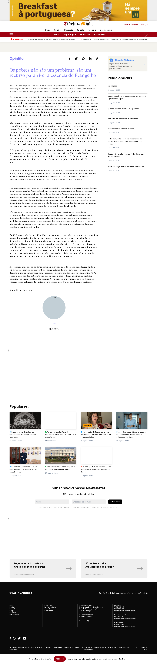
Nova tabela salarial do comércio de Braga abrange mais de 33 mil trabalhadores (23, 451)
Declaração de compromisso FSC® (93, 647)
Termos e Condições (71, 647)
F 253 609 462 (119, 617)
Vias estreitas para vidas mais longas (125, 119)
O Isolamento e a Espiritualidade (123, 129)
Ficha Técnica (49, 605)
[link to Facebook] (10, 638)
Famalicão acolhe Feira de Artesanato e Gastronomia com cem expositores (60, 416)
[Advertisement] (78, 365)
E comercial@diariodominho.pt (90, 621)
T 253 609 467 (119, 607)
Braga (47, 30)
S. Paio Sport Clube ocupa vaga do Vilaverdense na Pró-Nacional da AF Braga (96, 451)
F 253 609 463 (119, 625)
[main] (78, 317)
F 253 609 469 (119, 609)
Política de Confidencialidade (118, 647)
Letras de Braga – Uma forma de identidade (123, 168)
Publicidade (48, 611)
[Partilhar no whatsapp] (83, 58)
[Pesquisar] (145, 34)
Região (57, 30)
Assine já (60, 659)
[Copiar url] (97, 58)
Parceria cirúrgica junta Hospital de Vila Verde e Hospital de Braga (60, 451)
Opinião (55, 34)
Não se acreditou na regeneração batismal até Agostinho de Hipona (124, 97)
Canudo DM (99, 34)
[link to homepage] (79, 24)
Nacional (92, 30)
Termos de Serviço (102, 507)
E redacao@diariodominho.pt (124, 611)
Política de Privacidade (85, 507)
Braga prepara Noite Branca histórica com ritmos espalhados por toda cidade (23, 416)
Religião (80, 30)
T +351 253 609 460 (86, 615)
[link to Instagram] (14, 638)
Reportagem (70, 34)
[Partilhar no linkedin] (90, 58)
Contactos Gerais (85, 605)
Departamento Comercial (123, 615)
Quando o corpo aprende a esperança (126, 108)
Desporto (68, 30)
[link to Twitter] (19, 638)
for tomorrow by (141, 648)
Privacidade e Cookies (54, 647)
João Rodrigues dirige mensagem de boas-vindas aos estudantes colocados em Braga (131, 416)
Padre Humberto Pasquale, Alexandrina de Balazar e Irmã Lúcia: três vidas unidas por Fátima (127, 142)
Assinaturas (48, 609)
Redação (117, 605)
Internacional (106, 30)
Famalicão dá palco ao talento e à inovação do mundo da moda (37, 39)
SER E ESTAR (113, 86)
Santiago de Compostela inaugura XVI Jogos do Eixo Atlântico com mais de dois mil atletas (101, 39)
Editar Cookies (88, 649)
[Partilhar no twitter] (76, 58)
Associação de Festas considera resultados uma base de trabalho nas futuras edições (96, 416)
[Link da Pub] (78, 10)
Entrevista (85, 34)
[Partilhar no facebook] (69, 58)
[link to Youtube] (24, 638)
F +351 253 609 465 (86, 617)
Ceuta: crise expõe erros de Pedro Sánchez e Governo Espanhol (123, 155)
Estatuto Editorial (50, 607)
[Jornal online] (21, 25)
